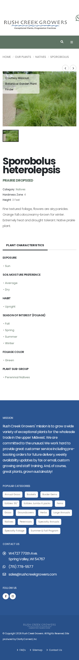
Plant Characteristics (25, 245)
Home (7, 57)
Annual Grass (12, 494)
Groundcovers (26, 512)
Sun (7, 266)
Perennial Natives (17, 377)
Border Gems (49, 494)
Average (11, 283)
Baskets (31, 494)
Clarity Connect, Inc (26, 639)
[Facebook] (6, 596)
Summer (11, 337)
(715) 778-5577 (21, 566)
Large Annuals (61, 512)
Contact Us (55, 650)
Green (9, 360)
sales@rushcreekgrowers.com (33, 574)
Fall (7, 323)
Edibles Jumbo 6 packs (37, 503)
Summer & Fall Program (44, 530)
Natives (40, 57)
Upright (10, 306)
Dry (7, 289)
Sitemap (37, 650)
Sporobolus (59, 57)
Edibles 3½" (11, 503)
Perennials (26, 521)
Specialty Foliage (14, 530)
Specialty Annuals (48, 521)
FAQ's (22, 650)
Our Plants (23, 57)
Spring (9, 330)
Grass (8, 512)
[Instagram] (13, 596)
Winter (9, 343)
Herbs (43, 512)
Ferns (60, 503)
